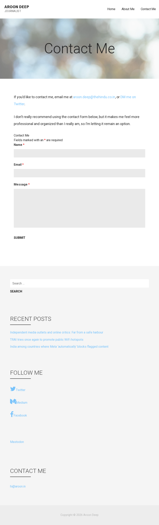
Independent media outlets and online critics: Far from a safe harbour (56, 332)
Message (22, 184)
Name (19, 145)
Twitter (20, 390)
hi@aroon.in (18, 486)
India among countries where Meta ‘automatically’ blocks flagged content (59, 346)
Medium (21, 402)
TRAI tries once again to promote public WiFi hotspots (46, 339)
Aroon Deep (16, 6)
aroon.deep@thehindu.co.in (94, 97)
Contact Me (148, 9)
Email (19, 164)
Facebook (20, 415)
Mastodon (17, 442)
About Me (128, 9)
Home (111, 9)
